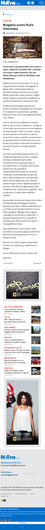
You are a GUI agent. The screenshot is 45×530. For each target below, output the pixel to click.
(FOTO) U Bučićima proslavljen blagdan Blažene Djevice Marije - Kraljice (16, 330)
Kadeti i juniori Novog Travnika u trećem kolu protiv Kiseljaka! (17, 351)
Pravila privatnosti (21, 494)
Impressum (5, 496)
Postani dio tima (30, 473)
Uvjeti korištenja (6, 494)
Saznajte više (5, 520)
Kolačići (32, 494)
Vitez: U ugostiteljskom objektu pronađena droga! (15, 341)
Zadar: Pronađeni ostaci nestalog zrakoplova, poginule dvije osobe (16, 371)
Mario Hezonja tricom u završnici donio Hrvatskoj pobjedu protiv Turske (14, 361)
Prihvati (22, 523)
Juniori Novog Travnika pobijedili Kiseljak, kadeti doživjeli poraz (14, 310)
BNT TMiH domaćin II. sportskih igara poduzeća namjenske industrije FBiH (15, 320)
